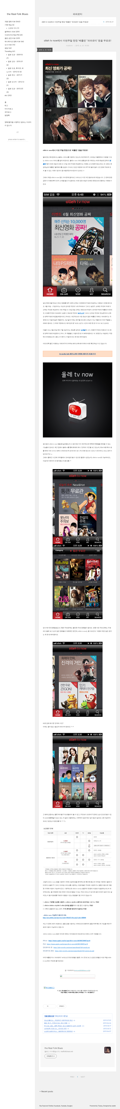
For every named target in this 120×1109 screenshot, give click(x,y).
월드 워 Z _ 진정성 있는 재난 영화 (55, 1023)
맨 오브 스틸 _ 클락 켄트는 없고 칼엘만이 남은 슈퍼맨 (62, 1026)
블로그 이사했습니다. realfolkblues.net (59, 1051)
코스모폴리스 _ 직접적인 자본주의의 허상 (58, 1020)
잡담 (8, 48)
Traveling (10, 51)
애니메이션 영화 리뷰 (14, 41)
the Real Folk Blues (17, 14)
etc (8, 95)
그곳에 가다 (13, 28)
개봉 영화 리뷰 (12, 22)
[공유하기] (50, 1006)
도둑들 (83, 330)
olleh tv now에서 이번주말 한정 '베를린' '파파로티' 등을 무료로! (65, 22)
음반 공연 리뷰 (12, 38)
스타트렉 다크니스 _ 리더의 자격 (55, 1028)
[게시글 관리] (53, 1006)
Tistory (100, 1106)
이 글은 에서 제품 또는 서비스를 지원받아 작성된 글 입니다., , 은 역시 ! (77, 991)
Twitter (51, 1106)
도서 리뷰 (10, 45)
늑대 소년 (81, 313)
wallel (114, 1106)
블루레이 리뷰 (12, 32)
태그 (6, 105)
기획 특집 (9, 25)
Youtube (63, 1106)
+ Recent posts (46, 1091)
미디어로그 (9, 109)
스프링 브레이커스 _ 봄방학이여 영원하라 (58, 1031)
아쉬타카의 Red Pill (14, 35)
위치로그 (8, 112)
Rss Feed (42, 1106)
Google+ (70, 1106)
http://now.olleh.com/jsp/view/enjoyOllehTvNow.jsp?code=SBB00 (64, 918)
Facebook (57, 1106)
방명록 (7, 115)
